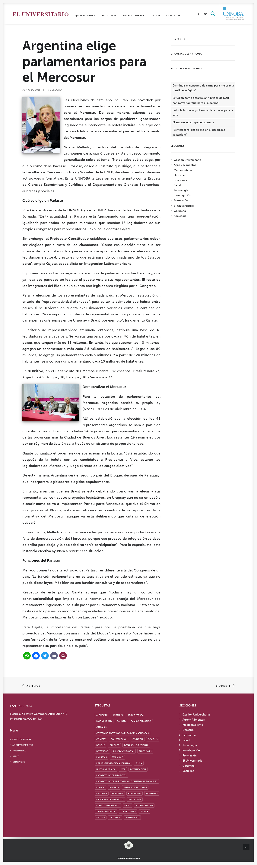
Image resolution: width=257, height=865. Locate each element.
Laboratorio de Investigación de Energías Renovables (126, 781)
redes (127, 805)
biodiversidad (104, 721)
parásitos (117, 793)
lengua (100, 787)
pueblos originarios (107, 805)
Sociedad (180, 216)
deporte (114, 745)
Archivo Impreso (134, 15)
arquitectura (136, 715)
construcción (119, 739)
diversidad (102, 751)
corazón (137, 739)
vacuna (100, 817)
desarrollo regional (136, 745)
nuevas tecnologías (135, 787)
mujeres (114, 787)
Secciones (109, 15)
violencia (115, 817)
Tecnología (181, 190)
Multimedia (19, 750)
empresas (101, 757)
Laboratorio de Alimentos (111, 775)
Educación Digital (123, 751)
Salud (177, 185)
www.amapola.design (128, 858)
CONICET (101, 739)
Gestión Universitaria (187, 160)
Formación (181, 200)
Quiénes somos (85, 15)
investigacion (138, 769)
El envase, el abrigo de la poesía (193, 122)
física (139, 763)
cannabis (101, 727)
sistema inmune (144, 805)
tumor (144, 811)
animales (118, 715)
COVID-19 (153, 739)
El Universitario (41, 14)
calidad (121, 721)
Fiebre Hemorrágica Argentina (113, 763)
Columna (180, 210)
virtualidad (132, 817)
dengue (100, 745)
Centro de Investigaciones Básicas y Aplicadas (122, 733)
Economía (180, 180)
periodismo (134, 793)
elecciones (145, 751)
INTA (122, 769)
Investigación (182, 195)
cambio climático (141, 721)
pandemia (101, 793)
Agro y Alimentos (185, 165)
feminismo (117, 757)
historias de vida (105, 769)
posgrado (151, 793)
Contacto (173, 15)
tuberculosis (128, 811)
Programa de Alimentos (109, 799)
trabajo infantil (105, 811)
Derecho (56, 90)
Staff (156, 15)
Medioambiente (184, 170)
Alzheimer (102, 715)
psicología (134, 799)
